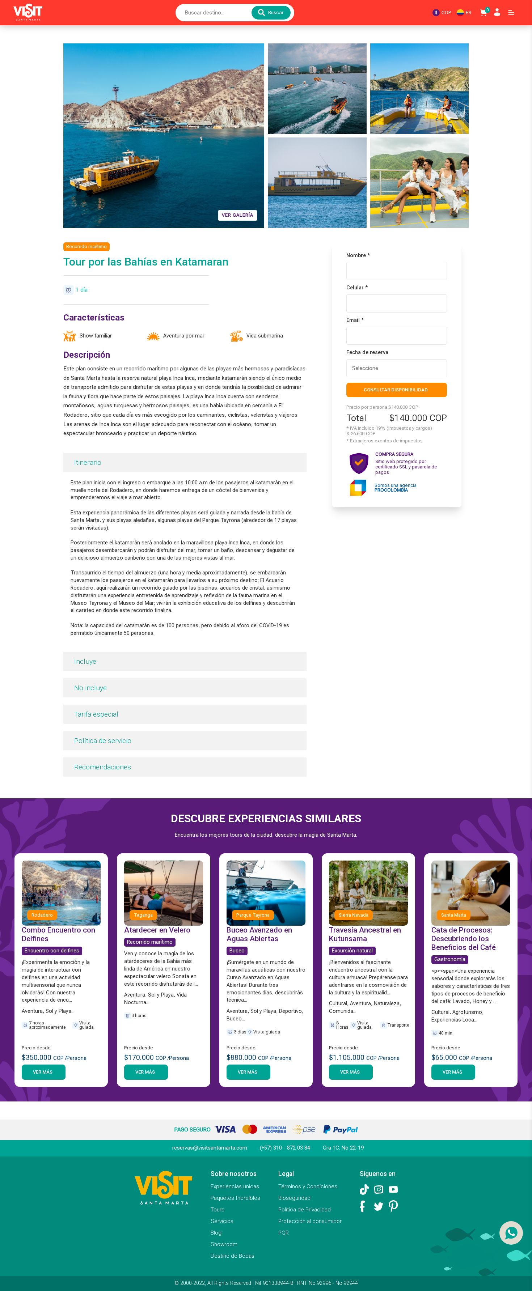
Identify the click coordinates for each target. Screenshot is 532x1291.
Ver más (42, 1072)
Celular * (357, 287)
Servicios (222, 1221)
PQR (283, 1233)
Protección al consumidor (310, 1221)
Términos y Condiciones (307, 1186)
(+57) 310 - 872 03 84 (285, 1148)
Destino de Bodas (232, 1256)
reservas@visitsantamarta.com (209, 1148)
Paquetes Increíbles (235, 1198)
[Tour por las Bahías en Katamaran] (317, 88)
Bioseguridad (294, 1198)
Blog (216, 1233)
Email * (355, 320)
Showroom (224, 1244)
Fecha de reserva (367, 352)
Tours (217, 1209)
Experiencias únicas (235, 1186)
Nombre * (358, 255)
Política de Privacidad (304, 1209)
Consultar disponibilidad (396, 389)
